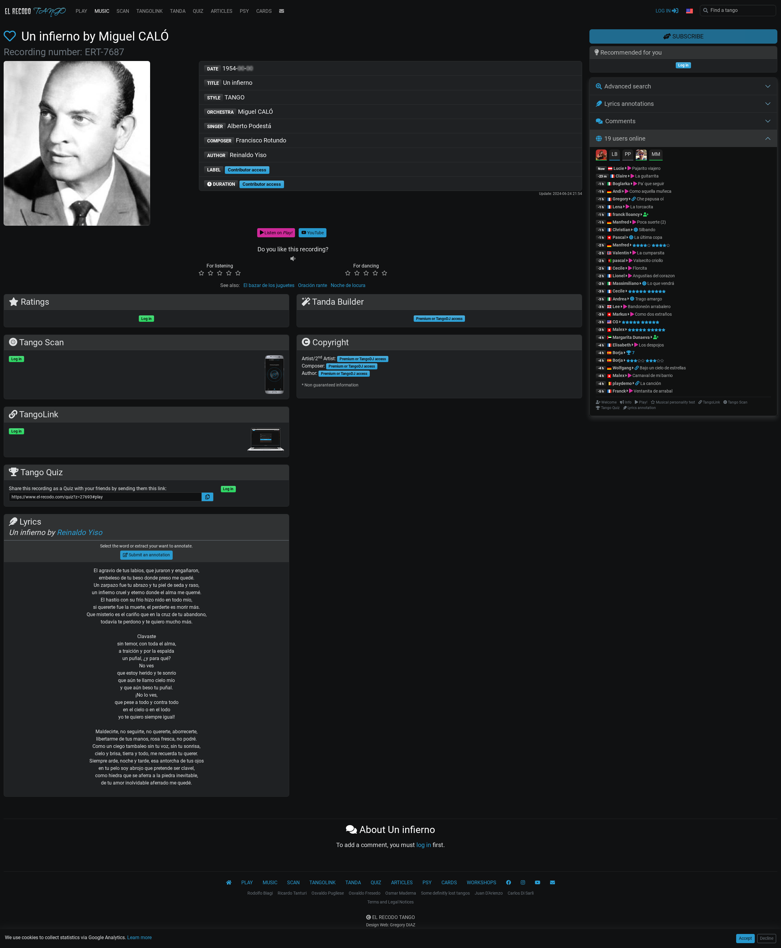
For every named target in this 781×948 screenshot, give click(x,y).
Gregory (620, 198)
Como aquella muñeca (649, 191)
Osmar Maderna (400, 893)
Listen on (278, 232)
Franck (619, 391)
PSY (244, 11)
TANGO (226, 97)
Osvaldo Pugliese (327, 893)
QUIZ (198, 11)
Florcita (639, 268)
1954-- (230, 68)
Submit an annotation (149, 554)
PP (628, 154)
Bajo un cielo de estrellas (663, 367)
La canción (650, 383)
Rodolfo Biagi (260, 893)
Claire (621, 176)
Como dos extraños (653, 314)
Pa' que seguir (650, 183)
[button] (689, 11)
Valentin (621, 252)
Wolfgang (622, 367)
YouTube (315, 232)
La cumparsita (650, 252)
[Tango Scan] (636, 229)
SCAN (123, 11)
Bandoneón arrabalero (649, 306)
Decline (766, 938)
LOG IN (664, 11)
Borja (618, 352)
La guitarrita (646, 176)
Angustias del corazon (653, 275)
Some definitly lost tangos (445, 893)
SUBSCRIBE (687, 36)
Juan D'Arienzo (489, 893)
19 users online (625, 138)
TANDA (177, 11)
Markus (620, 314)
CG (615, 321)
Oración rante (312, 285)
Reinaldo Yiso (237, 155)
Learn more (139, 937)
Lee (616, 306)
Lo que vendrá (660, 283)
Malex (618, 329)
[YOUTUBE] (537, 883)
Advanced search (627, 86)
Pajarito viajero (645, 168)
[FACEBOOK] (508, 883)
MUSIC (102, 11)
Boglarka (621, 183)
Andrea (620, 298)
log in (423, 845)
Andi (617, 191)
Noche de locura (348, 285)
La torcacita (641, 206)
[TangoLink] (634, 198)
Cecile (619, 268)
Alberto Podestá (239, 126)
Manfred (621, 222)
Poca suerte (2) (651, 222)
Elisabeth (622, 345)
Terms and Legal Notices (390, 902)
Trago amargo (648, 298)
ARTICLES (221, 11)
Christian (621, 229)
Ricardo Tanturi (292, 893)
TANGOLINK (149, 11)
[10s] (292, 258)
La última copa (648, 237)
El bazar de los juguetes (268, 285)
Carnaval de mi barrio (652, 375)
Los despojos (651, 345)
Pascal (619, 237)
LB (614, 154)
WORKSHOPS (481, 882)
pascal (619, 260)
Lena (617, 206)
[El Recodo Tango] (228, 883)
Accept (745, 938)
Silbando (647, 229)
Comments (620, 121)
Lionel (619, 275)
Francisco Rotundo (246, 140)
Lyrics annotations (629, 103)
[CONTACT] (281, 11)
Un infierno (230, 82)
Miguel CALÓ (240, 111)
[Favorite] (11, 36)
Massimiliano (626, 283)
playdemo (622, 383)
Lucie (619, 168)
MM (656, 154)
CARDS (264, 11)
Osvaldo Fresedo (364, 893)
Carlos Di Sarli (521, 893)
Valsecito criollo (647, 260)
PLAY (81, 11)
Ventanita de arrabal (652, 391)
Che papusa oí (650, 198)
